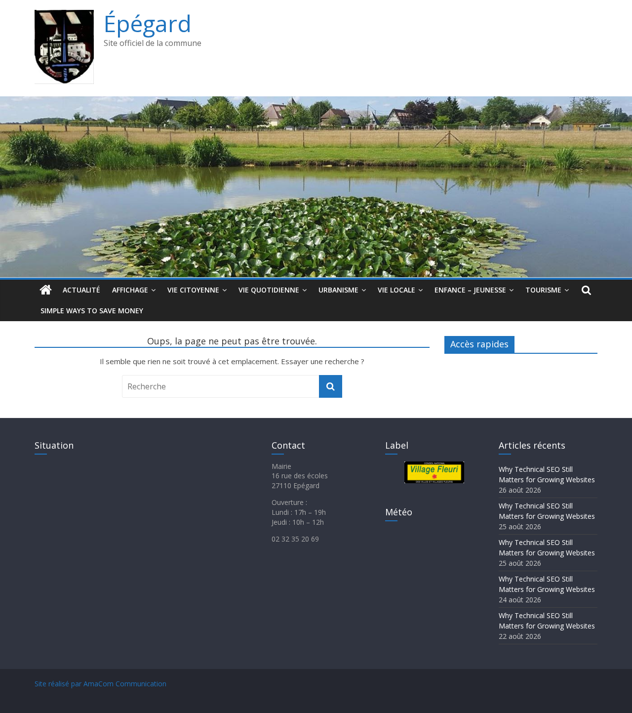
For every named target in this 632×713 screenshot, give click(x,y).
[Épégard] (316, 102)
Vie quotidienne (268, 289)
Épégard (148, 23)
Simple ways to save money (91, 310)
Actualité (81, 289)
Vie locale (396, 289)
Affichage (130, 289)
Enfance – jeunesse (470, 289)
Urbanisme (338, 289)
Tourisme (543, 289)
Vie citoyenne (193, 289)
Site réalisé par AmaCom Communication (100, 683)
